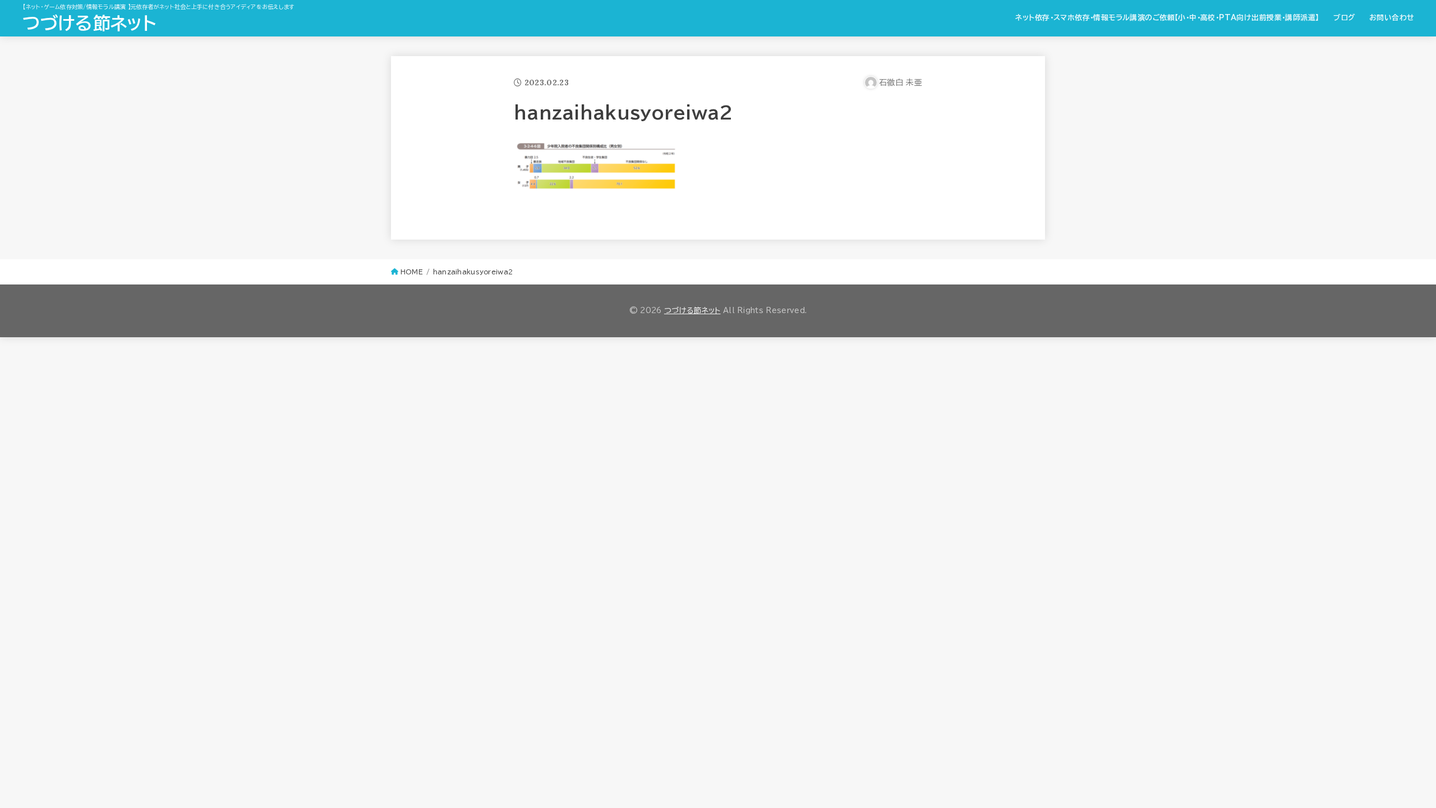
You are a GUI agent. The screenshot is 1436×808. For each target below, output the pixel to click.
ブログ (1344, 17)
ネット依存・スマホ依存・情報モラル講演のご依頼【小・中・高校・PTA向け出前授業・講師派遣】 (1167, 17)
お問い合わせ (1391, 17)
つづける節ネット (88, 23)
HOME (412, 272)
